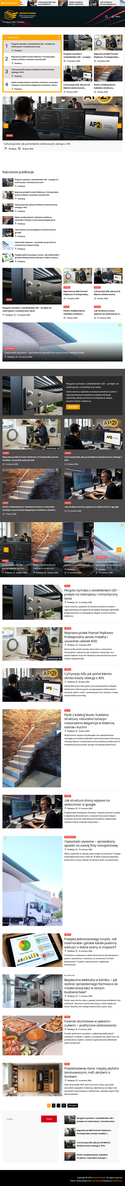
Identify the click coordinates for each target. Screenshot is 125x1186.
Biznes (9, 135)
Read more (73, 407)
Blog (9, 299)
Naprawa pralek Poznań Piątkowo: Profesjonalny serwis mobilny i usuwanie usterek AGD (33, 58)
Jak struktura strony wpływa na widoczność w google (33, 3)
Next (119, 125)
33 (64, 1105)
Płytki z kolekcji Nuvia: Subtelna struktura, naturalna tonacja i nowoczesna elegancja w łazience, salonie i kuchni (35, 84)
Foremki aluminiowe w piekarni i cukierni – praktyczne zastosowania (90, 1023)
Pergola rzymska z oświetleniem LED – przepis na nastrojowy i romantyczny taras (33, 45)
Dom (67, 1064)
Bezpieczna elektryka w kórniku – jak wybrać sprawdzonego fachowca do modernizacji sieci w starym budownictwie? (91, 986)
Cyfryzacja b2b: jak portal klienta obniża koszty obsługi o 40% (32, 70)
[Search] (106, 16)
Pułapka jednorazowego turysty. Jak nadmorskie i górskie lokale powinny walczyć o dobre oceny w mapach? (95, 3)
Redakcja (18, 51)
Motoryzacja (10, 348)
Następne (73, 1105)
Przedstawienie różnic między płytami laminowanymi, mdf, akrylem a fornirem (91, 1072)
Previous (5, 125)
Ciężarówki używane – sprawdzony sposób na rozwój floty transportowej (65, 3)
